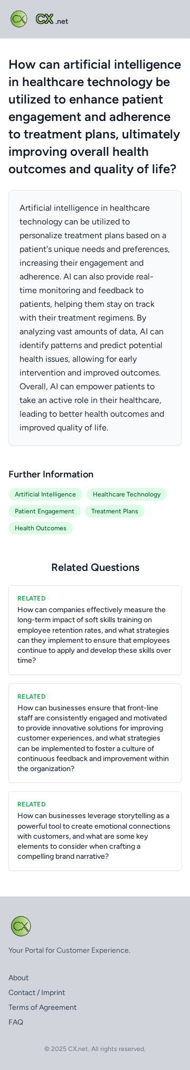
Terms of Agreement (42, 1007)
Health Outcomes (40, 528)
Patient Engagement (44, 511)
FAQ (15, 1022)
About (18, 977)
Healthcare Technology (126, 494)
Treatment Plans (114, 511)
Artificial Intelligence (45, 494)
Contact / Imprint (36, 992)
